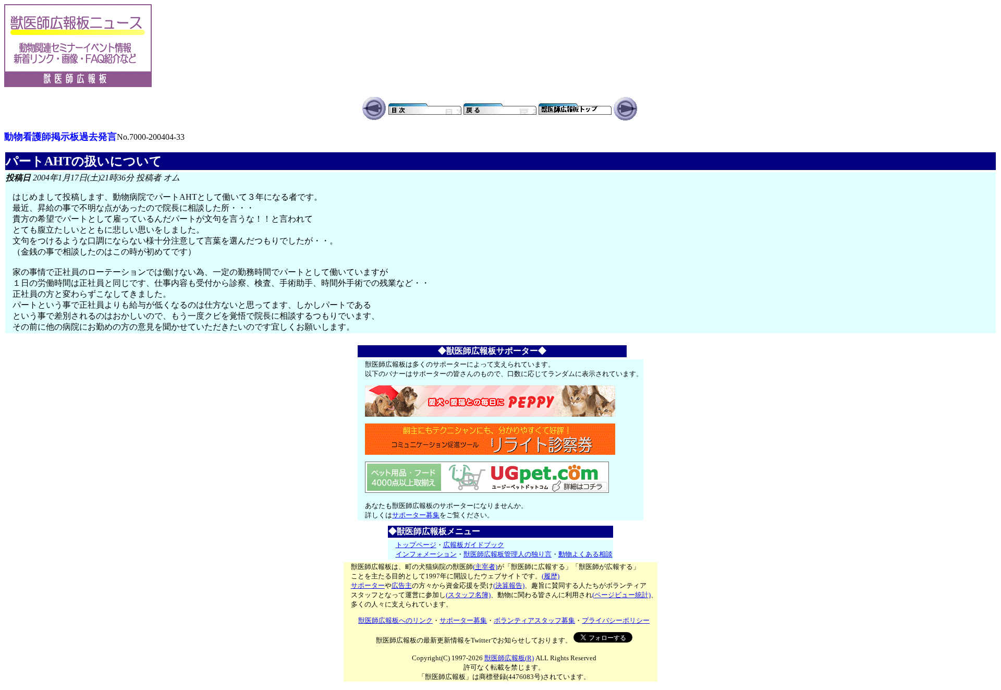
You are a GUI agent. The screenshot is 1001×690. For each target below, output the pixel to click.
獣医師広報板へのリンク (395, 620)
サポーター (368, 585)
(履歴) (550, 576)
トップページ (416, 545)
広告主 (402, 585)
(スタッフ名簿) (468, 595)
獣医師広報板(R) (509, 658)
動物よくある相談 (585, 554)
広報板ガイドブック (473, 545)
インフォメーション (426, 554)
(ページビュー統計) (621, 595)
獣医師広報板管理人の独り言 (507, 554)
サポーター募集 (416, 515)
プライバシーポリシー (616, 620)
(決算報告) (508, 585)
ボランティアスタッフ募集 (534, 620)
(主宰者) (485, 567)
